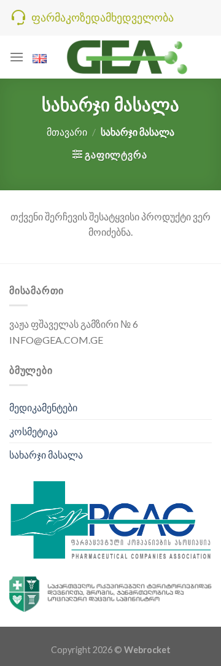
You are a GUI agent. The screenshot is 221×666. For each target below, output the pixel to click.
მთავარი (67, 131)
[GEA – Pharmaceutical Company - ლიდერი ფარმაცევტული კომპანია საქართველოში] (127, 56)
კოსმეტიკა (33, 431)
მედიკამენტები (43, 407)
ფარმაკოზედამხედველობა (102, 17)
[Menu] (16, 57)
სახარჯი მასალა (46, 454)
